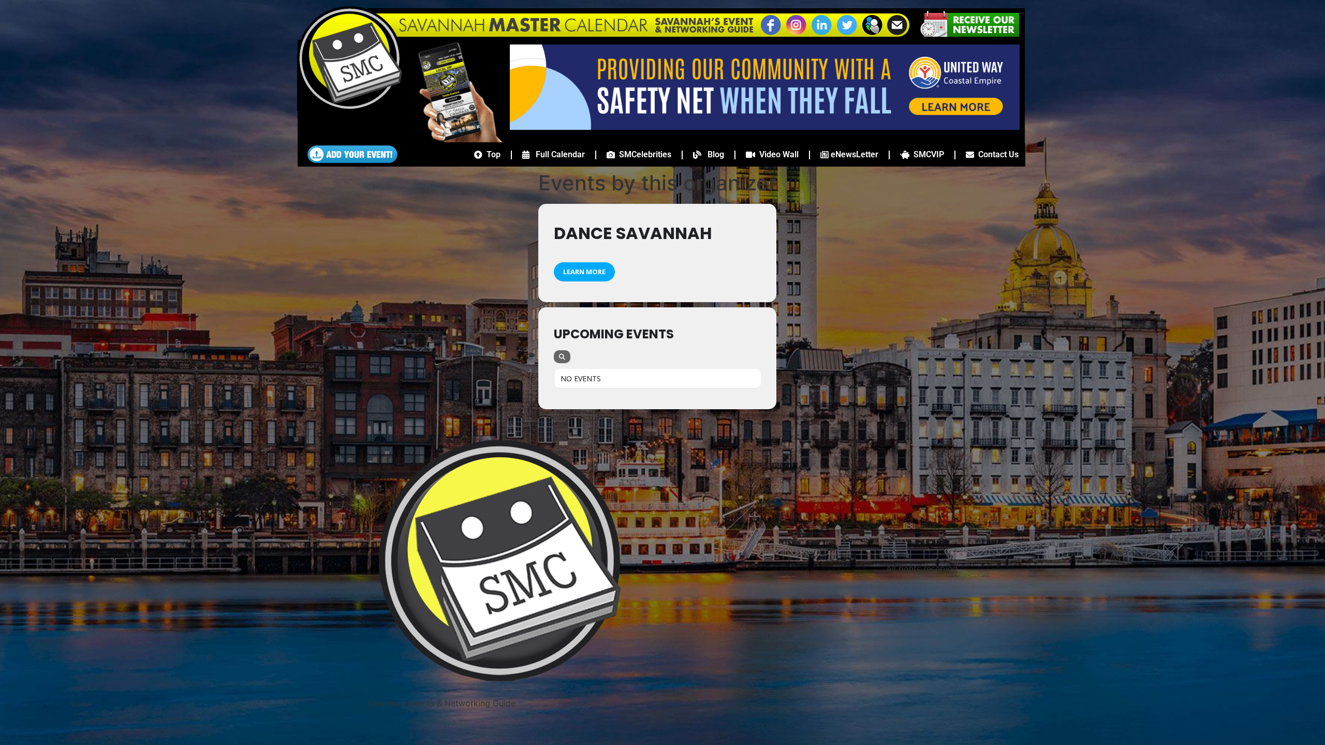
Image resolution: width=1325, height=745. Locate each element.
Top (491, 154)
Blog (712, 154)
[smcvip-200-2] (453, 139)
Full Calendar (557, 154)
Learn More (584, 271)
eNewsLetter (853, 154)
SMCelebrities (643, 154)
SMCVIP (926, 154)
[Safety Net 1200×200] (765, 127)
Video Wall (777, 154)
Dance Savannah (633, 233)
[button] (872, 33)
